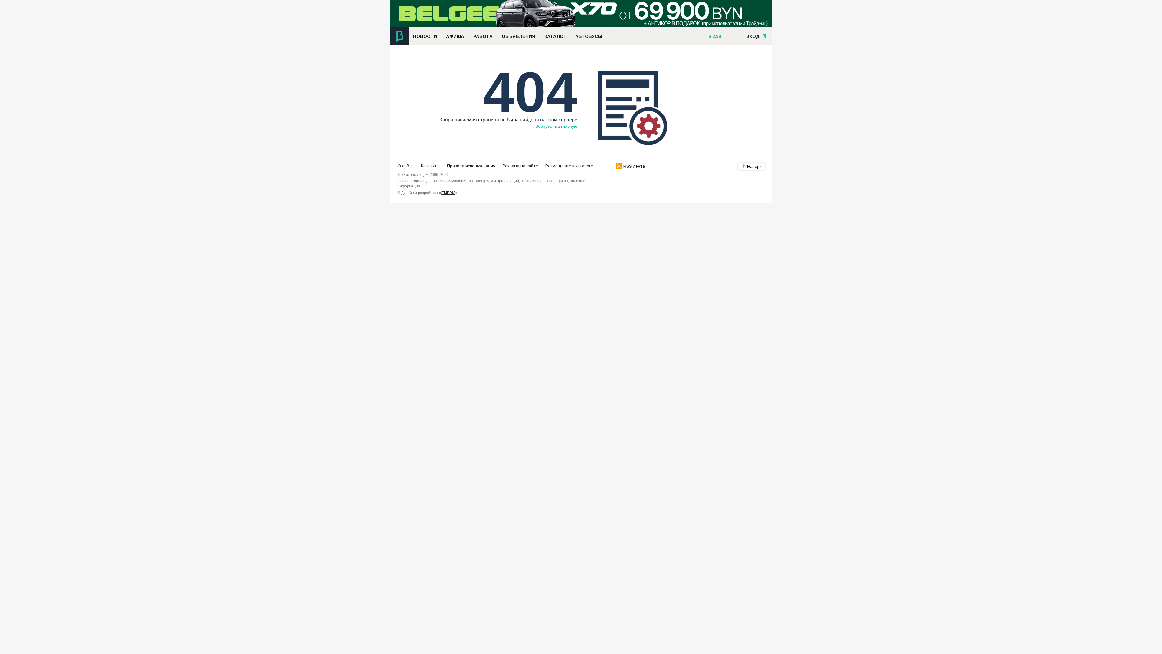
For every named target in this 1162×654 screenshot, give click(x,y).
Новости (425, 36)
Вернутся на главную (556, 126)
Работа (483, 36)
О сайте (406, 166)
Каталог (555, 36)
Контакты (430, 166)
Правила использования (471, 166)
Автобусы (588, 36)
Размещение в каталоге (569, 166)
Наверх (754, 166)
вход (753, 36)
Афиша (455, 36)
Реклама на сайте (520, 166)
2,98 (716, 36)
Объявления (518, 36)
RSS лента (634, 166)
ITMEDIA (448, 193)
